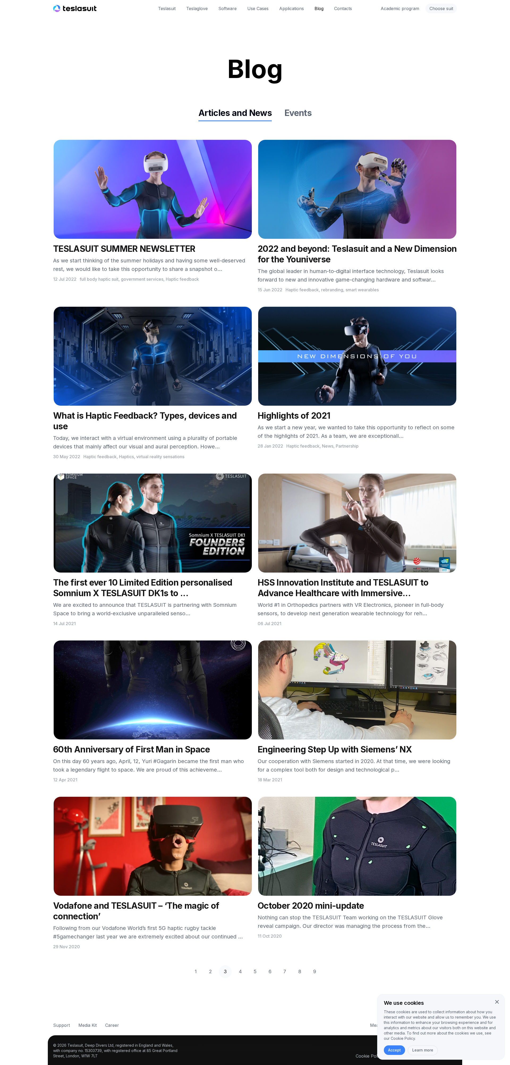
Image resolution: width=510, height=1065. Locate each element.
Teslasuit (167, 8)
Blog (319, 8)
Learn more (422, 1050)
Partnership (347, 446)
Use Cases (258, 8)
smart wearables (362, 289)
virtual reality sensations (160, 456)
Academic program (400, 8)
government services (142, 279)
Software (227, 8)
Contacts (343, 8)
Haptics (126, 456)
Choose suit (441, 8)
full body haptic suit (99, 279)
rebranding (332, 289)
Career (112, 1025)
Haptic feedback (182, 279)
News (327, 446)
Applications (291, 8)
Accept (394, 1050)
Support (61, 1025)
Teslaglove (197, 8)
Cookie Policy (369, 1056)
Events (298, 113)
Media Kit (87, 1025)
